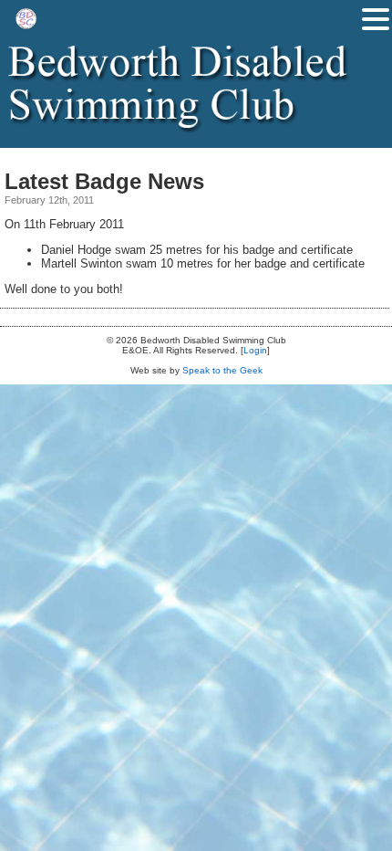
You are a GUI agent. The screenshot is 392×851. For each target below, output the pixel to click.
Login (255, 350)
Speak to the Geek (222, 370)
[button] (375, 19)
